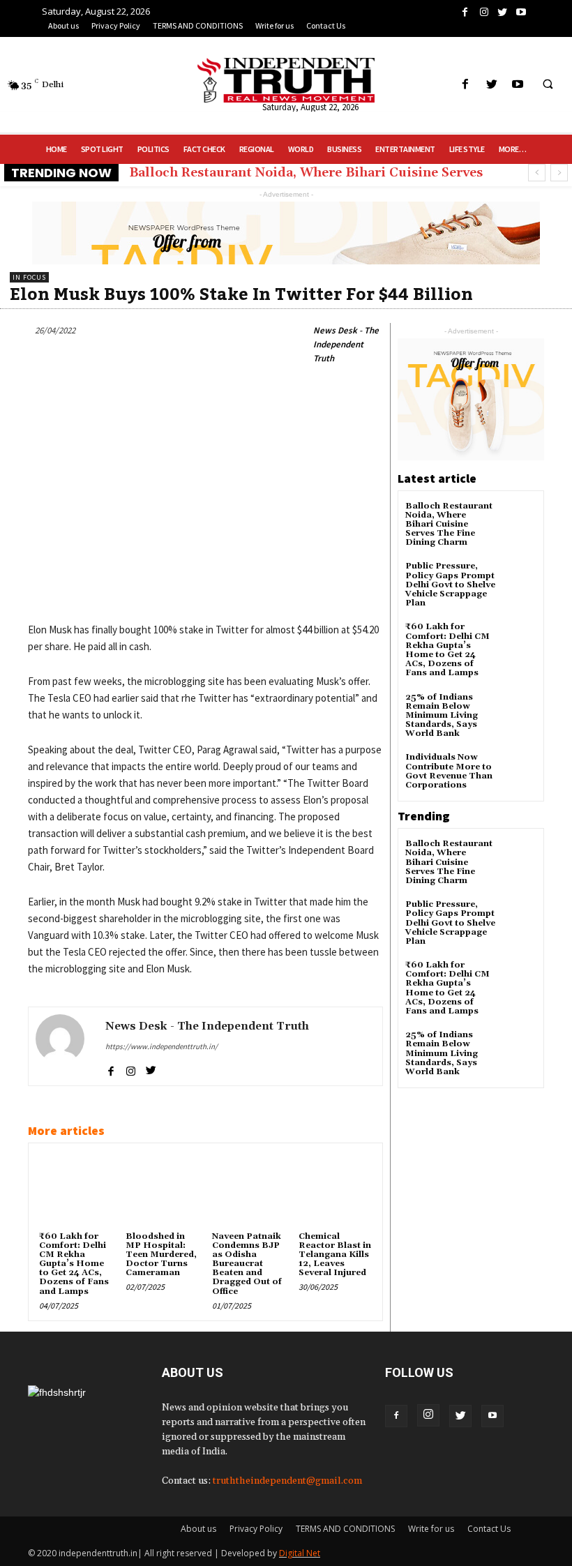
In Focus (29, 277)
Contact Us (489, 1529)
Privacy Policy (256, 1529)
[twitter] (151, 1068)
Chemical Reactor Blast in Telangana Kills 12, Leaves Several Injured (335, 1255)
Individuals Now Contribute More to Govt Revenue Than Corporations (448, 771)
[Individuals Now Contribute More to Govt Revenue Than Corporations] (519, 770)
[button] (547, 85)
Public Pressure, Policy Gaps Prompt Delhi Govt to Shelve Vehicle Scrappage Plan (450, 584)
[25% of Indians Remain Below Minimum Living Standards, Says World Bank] (519, 710)
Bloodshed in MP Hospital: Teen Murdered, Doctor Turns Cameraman (161, 1255)
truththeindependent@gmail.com (287, 1481)
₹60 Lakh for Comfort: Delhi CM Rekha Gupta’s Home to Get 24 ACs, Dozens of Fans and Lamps (74, 1264)
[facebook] (110, 1068)
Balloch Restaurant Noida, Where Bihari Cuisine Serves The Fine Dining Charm (448, 524)
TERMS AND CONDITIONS (345, 1529)
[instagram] (131, 1068)
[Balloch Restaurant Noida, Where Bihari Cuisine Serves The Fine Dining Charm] (519, 519)
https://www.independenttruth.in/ (161, 1046)
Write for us (431, 1529)
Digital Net (299, 1553)
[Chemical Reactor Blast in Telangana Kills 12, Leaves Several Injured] (335, 1190)
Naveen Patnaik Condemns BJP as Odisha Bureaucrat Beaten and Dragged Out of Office (247, 1264)
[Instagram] (428, 1415)
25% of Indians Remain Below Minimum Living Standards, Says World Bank (441, 715)
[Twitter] (460, 1416)
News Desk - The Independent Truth (346, 344)
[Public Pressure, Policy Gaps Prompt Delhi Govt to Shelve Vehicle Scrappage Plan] (519, 579)
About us (198, 1529)
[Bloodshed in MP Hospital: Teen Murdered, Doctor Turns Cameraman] (162, 1190)
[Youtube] (492, 1416)
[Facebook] (396, 1416)
